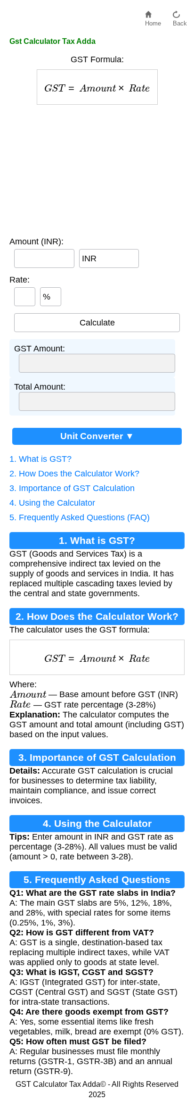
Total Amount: (39, 387)
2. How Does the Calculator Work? (74, 473)
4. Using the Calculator (52, 503)
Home (153, 21)
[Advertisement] (97, 168)
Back (180, 21)
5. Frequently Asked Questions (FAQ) (79, 517)
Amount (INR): (36, 241)
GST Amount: (39, 348)
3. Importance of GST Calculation (72, 488)
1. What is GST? (40, 459)
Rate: (19, 279)
